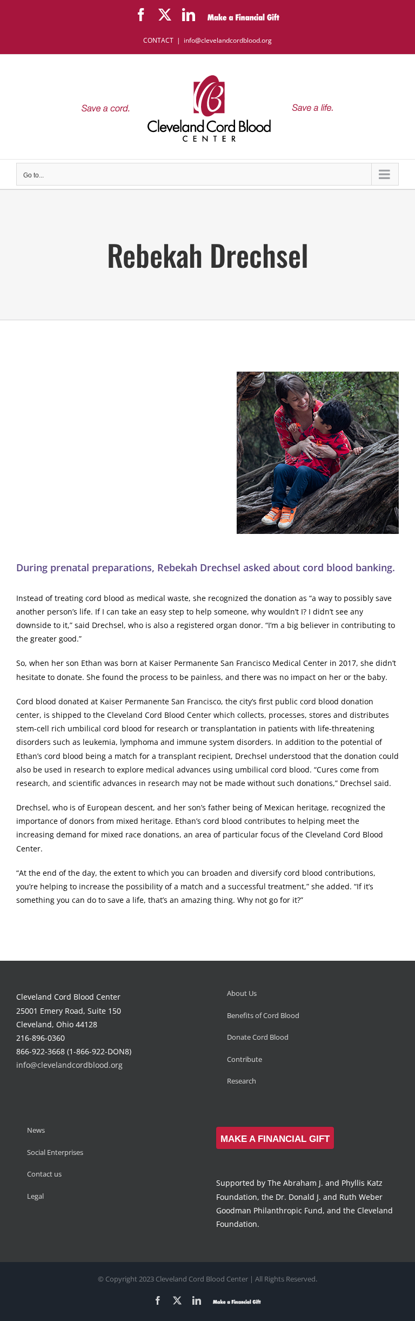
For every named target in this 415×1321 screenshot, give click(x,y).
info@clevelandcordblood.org (228, 40)
